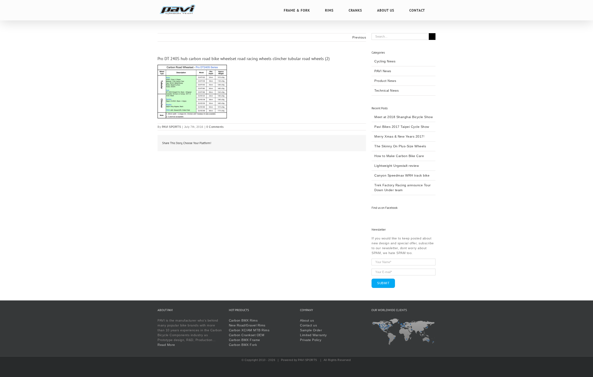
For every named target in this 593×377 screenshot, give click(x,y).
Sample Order (311, 330)
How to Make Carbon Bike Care (399, 156)
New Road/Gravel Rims (247, 325)
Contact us (308, 325)
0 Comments (215, 127)
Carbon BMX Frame (244, 340)
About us (307, 320)
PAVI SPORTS (171, 127)
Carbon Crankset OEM (247, 335)
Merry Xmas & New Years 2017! (399, 136)
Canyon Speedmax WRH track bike (401, 175)
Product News (385, 81)
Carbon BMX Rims (243, 320)
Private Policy (310, 340)
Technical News (386, 90)
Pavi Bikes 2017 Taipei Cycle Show (401, 127)
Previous (359, 37)
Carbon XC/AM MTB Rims (249, 330)
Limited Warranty (313, 335)
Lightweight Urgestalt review (396, 166)
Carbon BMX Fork (243, 345)
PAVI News (382, 71)
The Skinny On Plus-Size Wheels (400, 146)
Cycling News (384, 61)
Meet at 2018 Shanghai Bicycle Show (403, 117)
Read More (166, 345)
